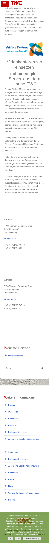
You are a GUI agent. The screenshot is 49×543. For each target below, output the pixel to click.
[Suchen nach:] (24, 368)
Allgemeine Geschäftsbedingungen (23, 439)
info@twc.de (10, 238)
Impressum (13, 412)
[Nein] (45, 527)
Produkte (12, 425)
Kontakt (12, 405)
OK (11, 539)
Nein (18, 539)
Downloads (13, 418)
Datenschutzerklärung (18, 432)
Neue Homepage (15, 356)
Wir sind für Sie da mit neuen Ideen (23, 493)
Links (10, 486)
